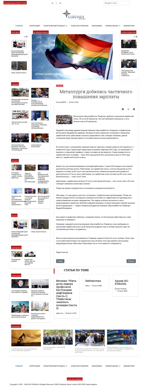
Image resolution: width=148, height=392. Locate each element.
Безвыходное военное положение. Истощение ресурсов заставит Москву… (19, 101)
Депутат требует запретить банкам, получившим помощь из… (39, 293)
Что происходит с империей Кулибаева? (54, 348)
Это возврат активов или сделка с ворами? (19, 291)
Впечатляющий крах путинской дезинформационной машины (19, 53)
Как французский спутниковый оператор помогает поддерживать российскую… (43, 178)
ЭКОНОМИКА (97, 26)
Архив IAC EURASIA (121, 282)
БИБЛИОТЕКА (129, 26)
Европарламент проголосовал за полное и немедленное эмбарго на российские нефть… (120, 348)
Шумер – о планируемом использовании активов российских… (39, 102)
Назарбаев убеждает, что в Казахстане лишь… (128, 52)
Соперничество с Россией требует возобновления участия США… (30, 200)
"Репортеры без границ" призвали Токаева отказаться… (128, 73)
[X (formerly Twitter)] (128, 109)
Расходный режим (15, 260)
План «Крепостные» (18, 73)
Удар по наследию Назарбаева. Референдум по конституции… (30, 177)
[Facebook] (52, 3)
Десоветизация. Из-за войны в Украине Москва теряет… (44, 199)
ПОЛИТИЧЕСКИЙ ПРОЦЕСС (54, 26)
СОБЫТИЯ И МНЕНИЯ (79, 26)
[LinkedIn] (134, 109)
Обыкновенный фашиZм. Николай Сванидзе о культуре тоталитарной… (19, 147)
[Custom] (60, 3)
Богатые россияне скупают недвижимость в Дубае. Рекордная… (38, 316)
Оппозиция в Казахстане (36, 145)
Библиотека (93, 280)
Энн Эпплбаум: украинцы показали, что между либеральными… (39, 125)
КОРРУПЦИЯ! (35, 26)
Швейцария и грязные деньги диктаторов (20, 316)
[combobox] (116, 3)
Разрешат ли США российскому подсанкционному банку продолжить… (18, 200)
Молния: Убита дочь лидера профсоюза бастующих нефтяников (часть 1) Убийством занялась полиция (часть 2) (66, 294)
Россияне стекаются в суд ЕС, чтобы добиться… (16, 175)
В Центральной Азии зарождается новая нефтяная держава (24, 349)
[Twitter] (56, 3)
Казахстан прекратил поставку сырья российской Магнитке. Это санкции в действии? (89, 350)
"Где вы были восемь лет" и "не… (19, 123)
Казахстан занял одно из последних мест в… (30, 262)
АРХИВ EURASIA (111, 26)
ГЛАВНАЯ (19, 26)
